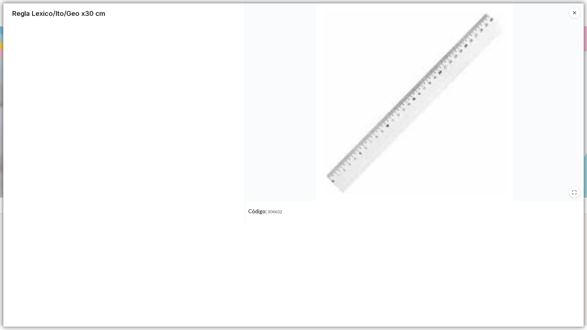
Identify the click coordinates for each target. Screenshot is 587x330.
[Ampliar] (574, 192)
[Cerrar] (574, 12)
